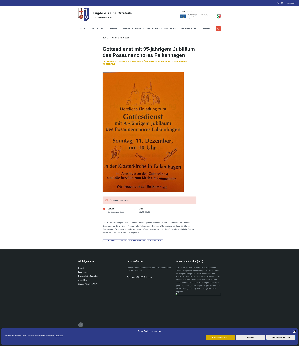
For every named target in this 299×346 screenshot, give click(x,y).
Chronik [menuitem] (205, 29)
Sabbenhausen (179, 61)
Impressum (82, 272)
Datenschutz (59, 336)
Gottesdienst (110, 240)
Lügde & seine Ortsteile (112, 13)
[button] (294, 331)
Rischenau (166, 61)
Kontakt (81, 268)
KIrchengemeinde (137, 240)
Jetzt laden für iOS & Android (139, 277)
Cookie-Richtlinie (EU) (87, 284)
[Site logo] (83, 21)
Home (105, 38)
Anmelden (82, 280)
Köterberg (148, 61)
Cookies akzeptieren (220, 337)
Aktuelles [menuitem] (98, 29)
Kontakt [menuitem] (280, 3)
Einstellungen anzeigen (281, 337)
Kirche (123, 240)
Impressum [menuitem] (291, 3)
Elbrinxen (109, 61)
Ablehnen (250, 337)
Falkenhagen (122, 61)
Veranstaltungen (121, 38)
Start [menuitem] (83, 29)
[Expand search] (218, 28)
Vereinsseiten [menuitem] (188, 29)
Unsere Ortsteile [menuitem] (132, 29)
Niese (157, 61)
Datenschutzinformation (88, 276)
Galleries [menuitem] (170, 29)
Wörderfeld (109, 64)
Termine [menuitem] (112, 29)
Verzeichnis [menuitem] (153, 29)
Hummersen (135, 61)
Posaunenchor (154, 240)
